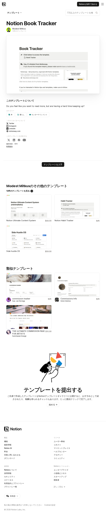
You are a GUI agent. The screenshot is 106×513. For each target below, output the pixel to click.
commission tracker (21, 298)
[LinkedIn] (14, 140)
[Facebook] (19, 140)
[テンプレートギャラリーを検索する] (96, 12)
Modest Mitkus (19, 28)
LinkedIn (12, 129)
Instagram (12, 126)
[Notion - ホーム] (4, 4)
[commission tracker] (28, 284)
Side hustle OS (13, 251)
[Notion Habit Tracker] (77, 206)
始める (53, 404)
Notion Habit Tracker (64, 220)
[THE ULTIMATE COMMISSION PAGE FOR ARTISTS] (28, 317)
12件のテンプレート (19, 31)
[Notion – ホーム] (53, 428)
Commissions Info (68, 298)
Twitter (11, 123)
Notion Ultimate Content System (21, 220)
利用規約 (9, 146)
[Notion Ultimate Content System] (28, 206)
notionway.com (14, 131)
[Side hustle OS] (28, 237)
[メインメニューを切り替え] (102, 4)
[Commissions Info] (77, 284)
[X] (8, 140)
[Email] (24, 140)
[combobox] (82, 13)
